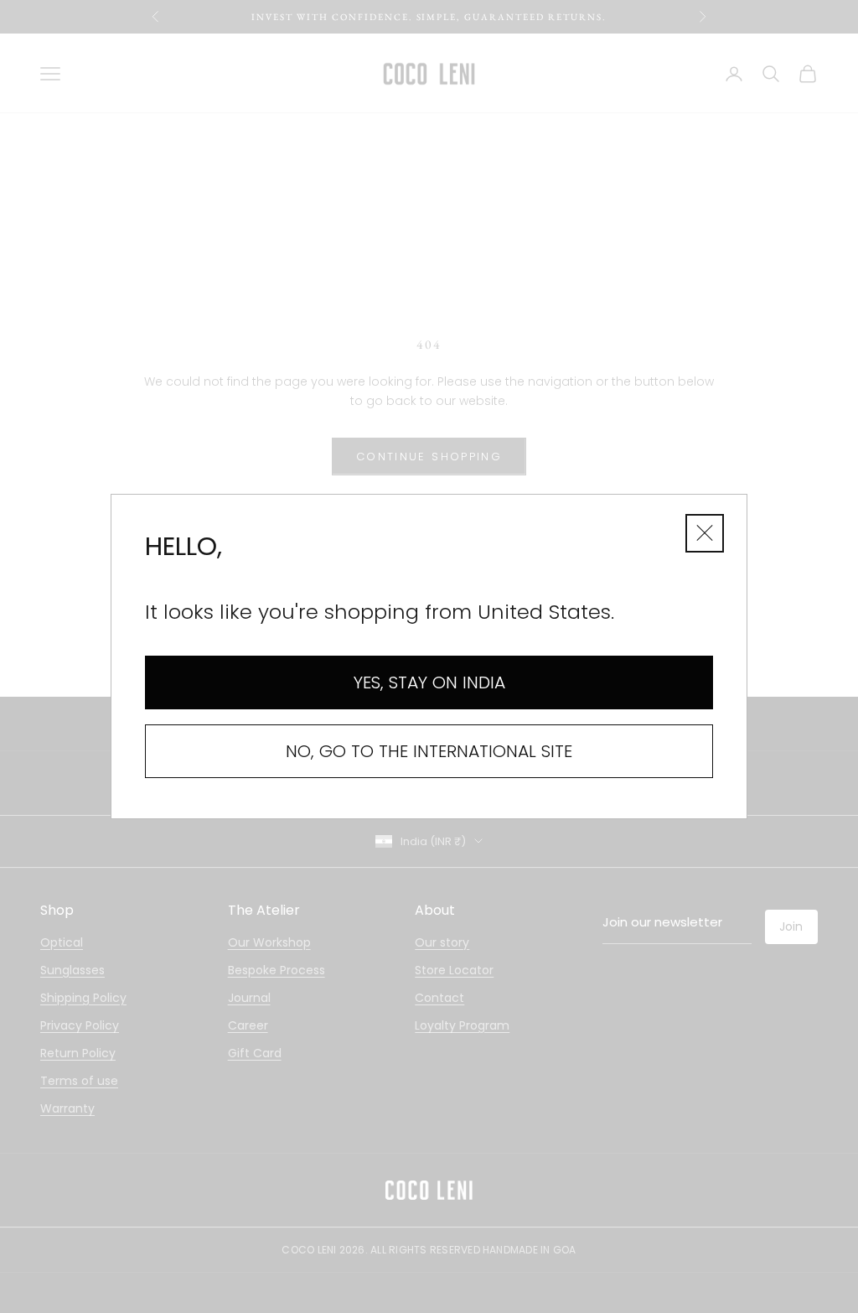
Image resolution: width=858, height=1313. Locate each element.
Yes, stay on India (429, 682)
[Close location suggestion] (705, 533)
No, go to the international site (429, 751)
